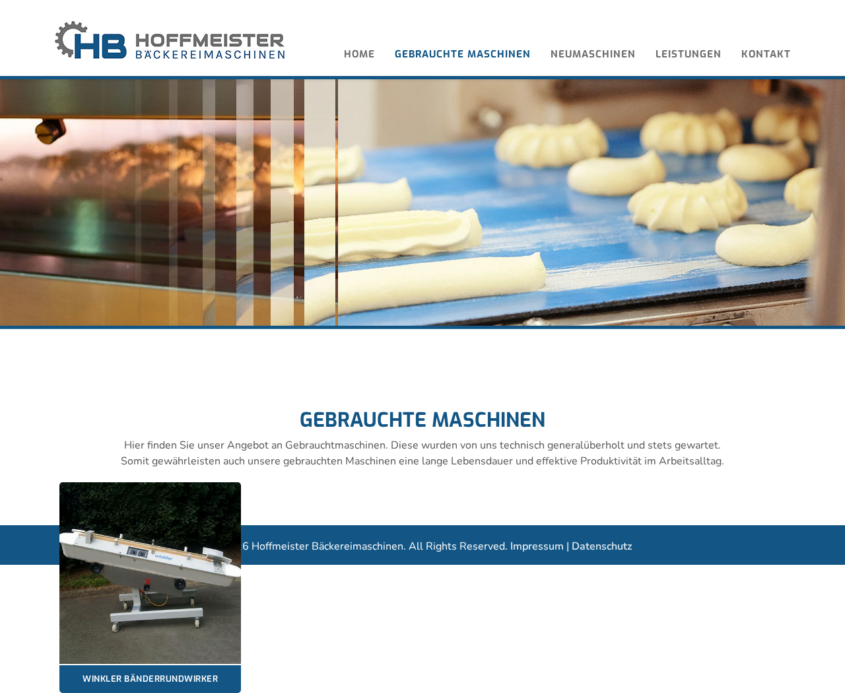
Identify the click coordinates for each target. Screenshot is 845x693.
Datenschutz (602, 546)
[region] (422, 202)
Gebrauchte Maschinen (463, 54)
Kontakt (766, 54)
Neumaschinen (593, 54)
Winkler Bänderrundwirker (150, 678)
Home (359, 54)
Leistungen (689, 54)
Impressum (537, 546)
